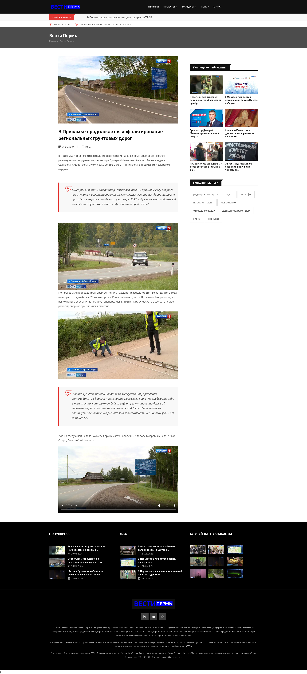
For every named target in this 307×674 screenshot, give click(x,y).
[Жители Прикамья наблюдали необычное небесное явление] (57, 574)
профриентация (203, 202)
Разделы (189, 6)
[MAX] (162, 616)
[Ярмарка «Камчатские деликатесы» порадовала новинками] (241, 118)
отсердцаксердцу (204, 210)
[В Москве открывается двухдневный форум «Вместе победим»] (241, 84)
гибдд (197, 219)
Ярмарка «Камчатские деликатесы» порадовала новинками (239, 133)
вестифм (246, 194)
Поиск (205, 6)
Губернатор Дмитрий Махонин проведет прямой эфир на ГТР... (205, 133)
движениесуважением (236, 210)
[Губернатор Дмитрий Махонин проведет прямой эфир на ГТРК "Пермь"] (206, 118)
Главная (153, 6)
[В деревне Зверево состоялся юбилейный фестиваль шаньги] (235, 561)
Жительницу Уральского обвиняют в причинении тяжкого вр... (238, 166)
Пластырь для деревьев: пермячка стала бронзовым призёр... (205, 100)
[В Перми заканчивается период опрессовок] (128, 562)
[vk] (153, 616)
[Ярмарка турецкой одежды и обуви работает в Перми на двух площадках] (206, 151)
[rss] (145, 616)
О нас (217, 6)
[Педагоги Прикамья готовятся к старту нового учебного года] (216, 549)
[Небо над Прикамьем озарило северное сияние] (235, 573)
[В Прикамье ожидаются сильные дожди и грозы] (198, 573)
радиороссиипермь (205, 194)
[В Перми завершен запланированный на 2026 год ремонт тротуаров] (128, 574)
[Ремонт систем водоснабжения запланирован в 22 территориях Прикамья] (128, 550)
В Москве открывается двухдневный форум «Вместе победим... (241, 100)
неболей (213, 219)
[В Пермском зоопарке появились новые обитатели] (198, 561)
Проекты (170, 6)
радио (229, 194)
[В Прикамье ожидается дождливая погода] (216, 573)
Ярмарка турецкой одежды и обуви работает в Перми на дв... (206, 166)
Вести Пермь (67, 41)
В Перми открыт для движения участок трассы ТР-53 (119, 17)
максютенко (228, 202)
